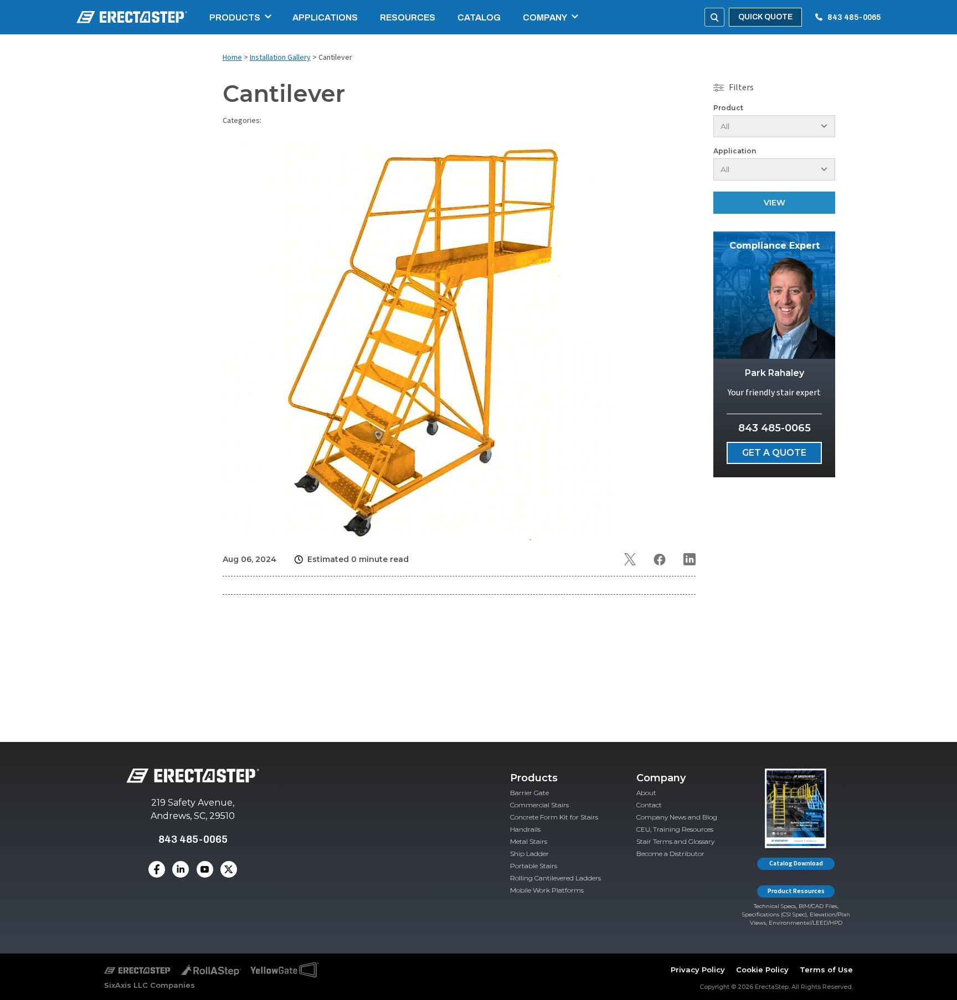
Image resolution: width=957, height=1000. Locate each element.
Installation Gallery (280, 57)
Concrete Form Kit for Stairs (554, 817)
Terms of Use (826, 969)
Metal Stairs (528, 841)
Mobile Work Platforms (547, 890)
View (774, 203)
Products (234, 17)
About (646, 792)
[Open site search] (714, 17)
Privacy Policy (698, 969)
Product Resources (796, 891)
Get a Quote (774, 452)
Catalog (479, 17)
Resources (407, 17)
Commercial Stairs (539, 805)
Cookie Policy (762, 969)
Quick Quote (765, 17)
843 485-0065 (854, 17)
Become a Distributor (670, 853)
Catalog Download (796, 863)
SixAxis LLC (126, 985)
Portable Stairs (533, 866)
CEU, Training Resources (674, 829)
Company (545, 17)
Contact (649, 805)
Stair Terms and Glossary (675, 841)
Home (232, 57)
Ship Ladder (529, 853)
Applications (325, 17)
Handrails (525, 829)
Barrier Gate (529, 792)
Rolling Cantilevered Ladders (555, 878)
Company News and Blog (676, 817)
